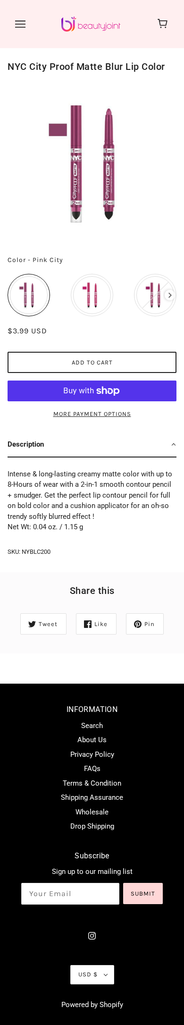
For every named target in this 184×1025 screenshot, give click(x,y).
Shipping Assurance (92, 797)
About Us (92, 740)
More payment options (92, 413)
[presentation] (170, 295)
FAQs (92, 768)
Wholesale (92, 812)
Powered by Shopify (92, 1004)
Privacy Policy (92, 754)
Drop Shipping (92, 826)
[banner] (90, 23)
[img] (92, 935)
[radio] (29, 295)
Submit (143, 893)
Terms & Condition (92, 783)
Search (92, 725)
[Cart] (163, 24)
